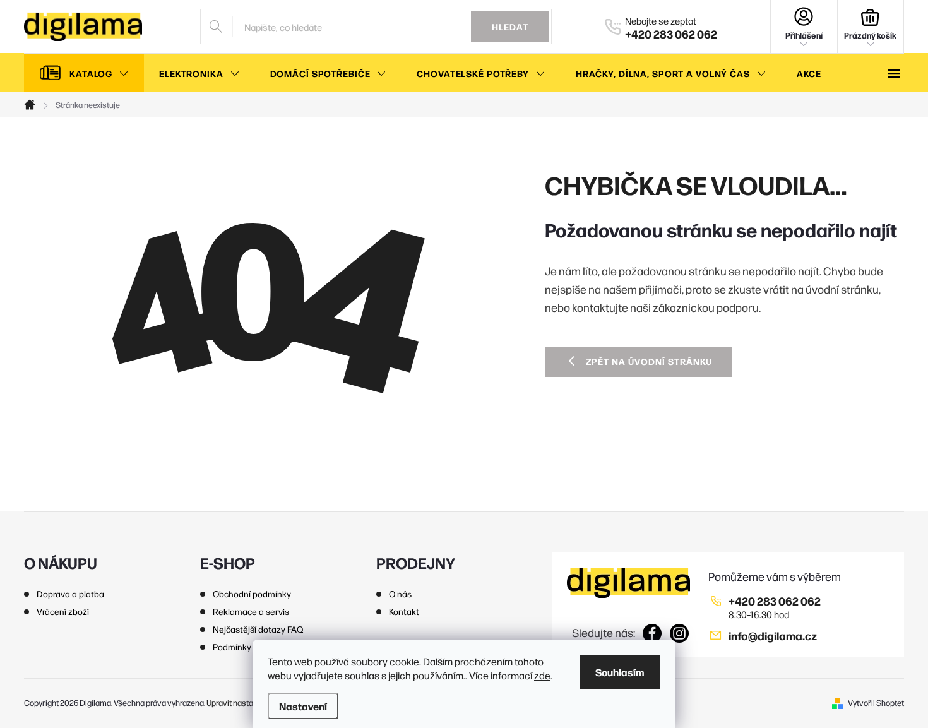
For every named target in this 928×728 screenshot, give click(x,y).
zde (542, 675)
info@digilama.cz (773, 635)
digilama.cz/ (679, 633)
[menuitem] (84, 73)
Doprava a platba (70, 593)
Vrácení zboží (63, 611)
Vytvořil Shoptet (876, 702)
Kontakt (404, 611)
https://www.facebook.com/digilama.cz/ (652, 633)
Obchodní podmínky (252, 593)
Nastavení (303, 706)
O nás (400, 593)
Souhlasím (620, 672)
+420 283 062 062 (775, 601)
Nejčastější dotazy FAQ (258, 629)
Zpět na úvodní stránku (649, 361)
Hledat (510, 26)
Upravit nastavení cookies (251, 702)
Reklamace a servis (251, 611)
